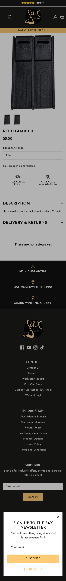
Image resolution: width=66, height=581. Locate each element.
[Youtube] (30, 569)
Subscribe (33, 558)
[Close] (58, 517)
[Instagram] (35, 569)
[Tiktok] (41, 569)
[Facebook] (25, 569)
